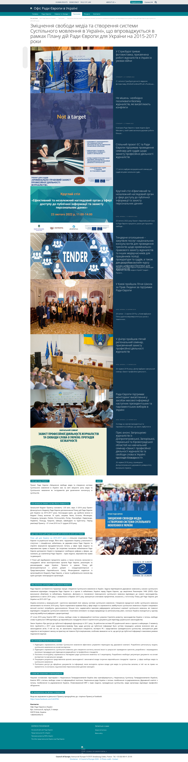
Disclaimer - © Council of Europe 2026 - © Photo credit (90, 759)
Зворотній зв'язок (101, 730)
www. (38, 699)
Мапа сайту (98, 733)
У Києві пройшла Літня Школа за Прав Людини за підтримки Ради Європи (134, 287)
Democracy (74, 2)
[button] (94, 751)
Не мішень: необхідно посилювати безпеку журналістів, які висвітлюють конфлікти (133, 102)
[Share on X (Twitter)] (25, 53)
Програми (77, 14)
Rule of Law (86, 2)
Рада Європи (46, 14)
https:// (33, 699)
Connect (148, 2)
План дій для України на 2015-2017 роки (48, 538)
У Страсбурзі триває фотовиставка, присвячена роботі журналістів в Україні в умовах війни (134, 56)
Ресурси (87, 14)
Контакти (96, 14)
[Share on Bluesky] (25, 49)
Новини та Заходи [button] (61, 14)
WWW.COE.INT (35, 2)
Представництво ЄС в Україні (40, 733)
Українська (135, 2)
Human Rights (62, 2)
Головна (35, 14)
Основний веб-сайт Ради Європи (42, 730)
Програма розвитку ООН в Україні (42, 736)
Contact (115, 759)
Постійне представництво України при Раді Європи (47, 739)
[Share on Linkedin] (25, 61)
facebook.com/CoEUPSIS (49, 699)
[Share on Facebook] (25, 57)
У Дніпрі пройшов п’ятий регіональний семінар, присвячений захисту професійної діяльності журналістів (131, 345)
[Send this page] (25, 65)
